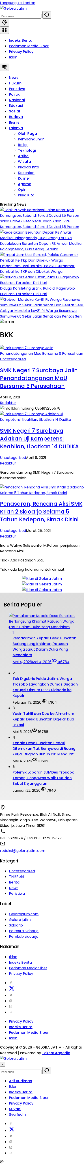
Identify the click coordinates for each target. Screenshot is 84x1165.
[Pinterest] (11, 995)
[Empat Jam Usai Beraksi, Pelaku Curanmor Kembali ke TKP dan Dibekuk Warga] (42, 260)
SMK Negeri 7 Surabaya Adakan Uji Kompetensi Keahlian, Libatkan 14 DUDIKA (39, 438)
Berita (14, 882)
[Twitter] (11, 989)
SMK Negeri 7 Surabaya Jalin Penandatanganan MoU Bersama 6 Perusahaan (39, 378)
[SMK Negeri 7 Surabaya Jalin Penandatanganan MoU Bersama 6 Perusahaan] (42, 353)
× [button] (3, 1064)
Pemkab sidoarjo (23, 936)
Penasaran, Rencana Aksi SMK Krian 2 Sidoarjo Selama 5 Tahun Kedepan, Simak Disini (41, 511)
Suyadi (15, 1108)
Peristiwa (17, 893)
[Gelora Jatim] (13, 8)
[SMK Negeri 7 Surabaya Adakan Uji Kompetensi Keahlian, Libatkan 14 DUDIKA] (42, 419)
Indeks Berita (20, 40)
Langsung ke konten (17, 2)
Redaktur (8, 402)
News (13, 887)
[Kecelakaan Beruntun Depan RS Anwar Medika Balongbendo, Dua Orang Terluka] (42, 238)
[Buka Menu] (4, 30)
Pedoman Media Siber (29, 46)
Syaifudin (17, 1114)
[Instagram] (11, 1006)
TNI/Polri (16, 876)
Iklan (13, 57)
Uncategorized (13, 359)
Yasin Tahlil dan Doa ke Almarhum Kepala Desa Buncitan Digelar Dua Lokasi (43, 719)
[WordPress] (11, 1001)
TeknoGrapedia (56, 1052)
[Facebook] (11, 982)
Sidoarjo (16, 925)
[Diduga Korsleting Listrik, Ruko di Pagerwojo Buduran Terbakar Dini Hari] (42, 282)
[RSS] (11, 1012)
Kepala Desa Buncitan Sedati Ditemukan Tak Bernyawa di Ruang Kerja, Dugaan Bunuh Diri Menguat (44, 748)
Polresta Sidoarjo (24, 930)
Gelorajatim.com (24, 914)
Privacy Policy (21, 51)
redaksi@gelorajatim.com (22, 850)
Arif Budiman (20, 1080)
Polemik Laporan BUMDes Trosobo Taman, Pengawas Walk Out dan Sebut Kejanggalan (43, 778)
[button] (46, 15)
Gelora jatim (20, 919)
